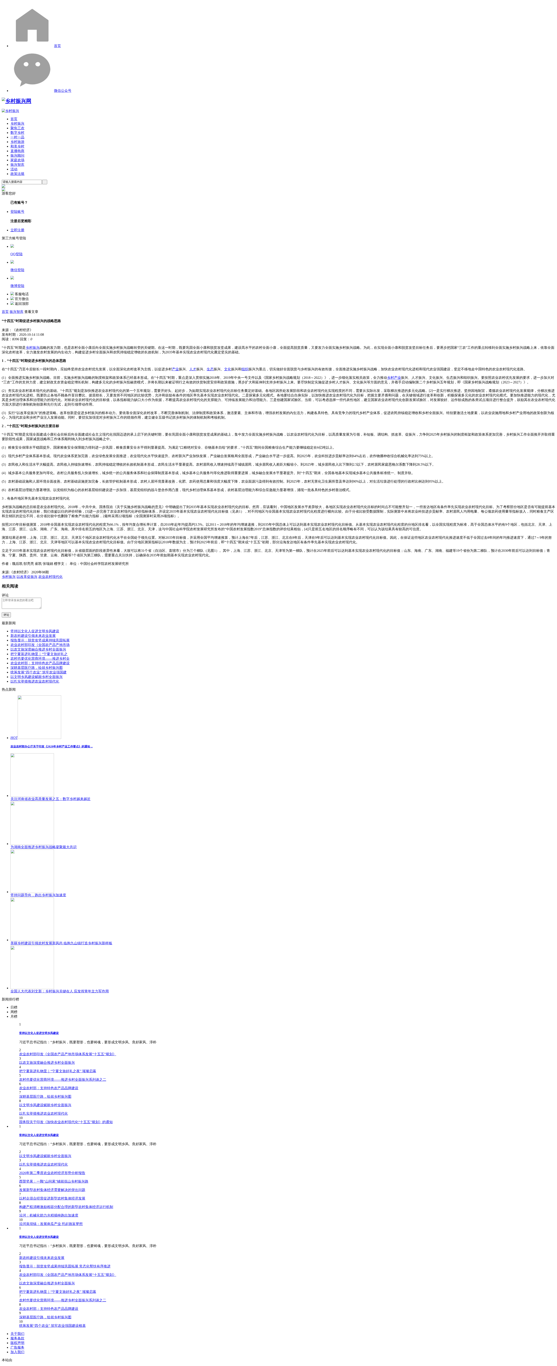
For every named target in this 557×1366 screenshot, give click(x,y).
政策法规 (17, 174)
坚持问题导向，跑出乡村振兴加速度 (38, 895)
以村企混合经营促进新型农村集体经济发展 (52, 1198)
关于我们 (17, 1334)
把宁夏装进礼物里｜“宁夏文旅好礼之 (39, 654)
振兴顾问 (17, 155)
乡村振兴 (17, 123)
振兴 (36, 347)
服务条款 (17, 1338)
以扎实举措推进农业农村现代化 (34, 681)
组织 (245, 369)
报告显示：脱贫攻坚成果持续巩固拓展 (40, 640)
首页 (57, 46)
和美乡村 (17, 146)
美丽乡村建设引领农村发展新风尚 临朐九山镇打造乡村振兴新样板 (61, 943)
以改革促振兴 (27, 577)
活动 (13, 169)
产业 (175, 369)
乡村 (29, 347)
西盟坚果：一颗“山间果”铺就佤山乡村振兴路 (53, 1181)
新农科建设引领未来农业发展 (33, 636)
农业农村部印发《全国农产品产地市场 (40, 645)
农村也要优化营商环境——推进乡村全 (40, 658)
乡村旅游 (17, 142)
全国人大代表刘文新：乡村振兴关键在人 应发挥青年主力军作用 (59, 991)
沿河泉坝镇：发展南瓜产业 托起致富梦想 (51, 1224)
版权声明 (17, 1343)
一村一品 (17, 137)
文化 (227, 369)
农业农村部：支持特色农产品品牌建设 (40, 663)
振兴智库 (17, 164)
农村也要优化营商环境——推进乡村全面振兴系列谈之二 (62, 1079)
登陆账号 (17, 211)
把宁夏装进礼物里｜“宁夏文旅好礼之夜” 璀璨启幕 (57, 1071)
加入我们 (17, 1352)
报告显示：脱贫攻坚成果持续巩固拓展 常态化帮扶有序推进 (65, 1266)
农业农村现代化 (50, 577)
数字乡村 (17, 132)
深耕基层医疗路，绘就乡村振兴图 (36, 668)
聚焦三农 (17, 128)
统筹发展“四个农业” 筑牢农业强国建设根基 (52, 1325)
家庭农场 (17, 160)
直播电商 (17, 151)
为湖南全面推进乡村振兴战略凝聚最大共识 (43, 847)
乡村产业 (394, 377)
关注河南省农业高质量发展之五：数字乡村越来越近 (50, 799)
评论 (6, 614)
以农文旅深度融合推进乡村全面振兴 (38, 649)
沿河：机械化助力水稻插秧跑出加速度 (48, 1215)
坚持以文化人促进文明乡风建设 (34, 631)
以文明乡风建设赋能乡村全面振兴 (36, 677)
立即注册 (17, 230)
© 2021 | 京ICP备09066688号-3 (72, 1360)
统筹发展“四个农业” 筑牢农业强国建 (38, 672)
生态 (210, 369)
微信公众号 (62, 90)
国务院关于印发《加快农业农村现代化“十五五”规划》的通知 (66, 1122)
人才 (192, 369)
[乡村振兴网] (16, 101)
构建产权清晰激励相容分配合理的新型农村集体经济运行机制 (66, 1207)
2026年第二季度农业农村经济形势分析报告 (52, 1173)
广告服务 (17, 1347)
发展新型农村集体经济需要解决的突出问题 (52, 1190)
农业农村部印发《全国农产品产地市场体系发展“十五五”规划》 (67, 1054)
